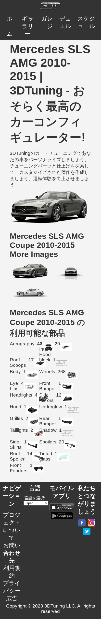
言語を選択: (35, 498)
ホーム (10, 26)
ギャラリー (28, 26)
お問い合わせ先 (12, 553)
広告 (11, 598)
